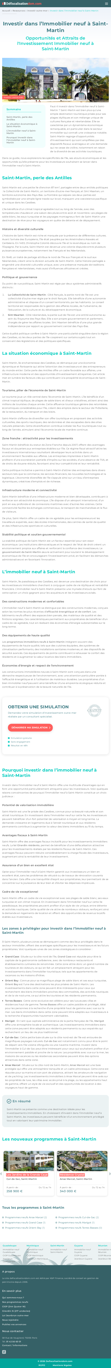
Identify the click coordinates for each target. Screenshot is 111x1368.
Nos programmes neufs (15, 1302)
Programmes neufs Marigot (74, 1222)
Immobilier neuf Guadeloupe (11, 1251)
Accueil (6, 11)
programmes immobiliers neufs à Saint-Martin (36, 641)
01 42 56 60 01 (13, 1341)
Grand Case (65, 956)
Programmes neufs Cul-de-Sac (76, 1217)
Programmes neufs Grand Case (23, 1222)
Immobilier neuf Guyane (82, 1251)
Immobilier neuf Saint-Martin (58, 1251)
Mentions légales (62, 1365)
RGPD (42, 1365)
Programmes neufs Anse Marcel (24, 1217)
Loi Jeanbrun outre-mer (15, 1315)
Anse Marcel (77, 1065)
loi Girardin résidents (26, 845)
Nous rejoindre (10, 1320)
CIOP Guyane (80, 1255)
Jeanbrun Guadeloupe (9, 1260)
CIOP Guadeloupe (12, 1255)
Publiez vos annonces (14, 1324)
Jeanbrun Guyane (83, 1259)
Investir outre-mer (37, 11)
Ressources (19, 11)
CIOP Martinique (35, 1255)
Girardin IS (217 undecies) (16, 1311)
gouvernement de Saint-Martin (21, 552)
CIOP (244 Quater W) (14, 1306)
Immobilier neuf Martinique (35, 1251)
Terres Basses (48, 1004)
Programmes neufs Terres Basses (78, 1227)
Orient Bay (11, 984)
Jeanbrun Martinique (37, 1259)
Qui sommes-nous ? (13, 1297)
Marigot (99, 1021)
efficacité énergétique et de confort (69, 611)
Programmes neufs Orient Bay (23, 1227)
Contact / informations (14, 1345)
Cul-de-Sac (50, 1041)
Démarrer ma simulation (30, 727)
